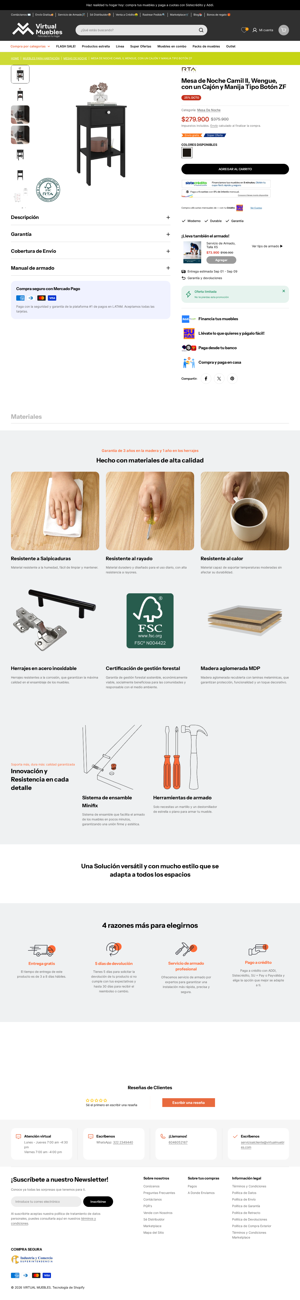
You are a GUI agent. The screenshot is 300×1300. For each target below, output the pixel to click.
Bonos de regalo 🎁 (219, 14)
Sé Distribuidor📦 (100, 14)
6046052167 (178, 1142)
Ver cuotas (256, 207)
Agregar (221, 260)
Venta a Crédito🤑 (127, 14)
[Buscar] (201, 30)
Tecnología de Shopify (68, 1287)
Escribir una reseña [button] (188, 1102)
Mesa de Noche (208, 110)
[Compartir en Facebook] (206, 378)
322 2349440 (123, 1142)
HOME (15, 58)
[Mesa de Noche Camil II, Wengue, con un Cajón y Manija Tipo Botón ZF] (186, 152)
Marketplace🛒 (179, 14)
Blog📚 (197, 14)
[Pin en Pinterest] (232, 378)
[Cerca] (284, 291)
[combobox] (141, 30)
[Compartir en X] (219, 378)
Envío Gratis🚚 (44, 14)
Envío (214, 125)
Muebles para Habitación (41, 58)
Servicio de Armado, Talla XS (220, 245)
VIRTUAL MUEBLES (37, 1287)
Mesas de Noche (75, 58)
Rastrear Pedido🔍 (154, 14)
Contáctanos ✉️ (21, 14)
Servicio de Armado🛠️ (71, 14)
